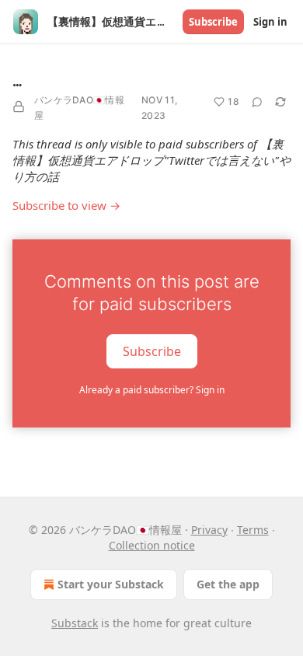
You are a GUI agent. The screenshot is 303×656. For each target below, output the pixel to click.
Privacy (209, 529)
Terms (253, 529)
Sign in (270, 22)
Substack (74, 623)
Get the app (228, 584)
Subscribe (213, 22)
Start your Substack (110, 584)
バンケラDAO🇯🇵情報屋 (79, 107)
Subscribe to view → (66, 205)
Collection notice (152, 545)
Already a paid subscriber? (152, 389)
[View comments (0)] (257, 101)
